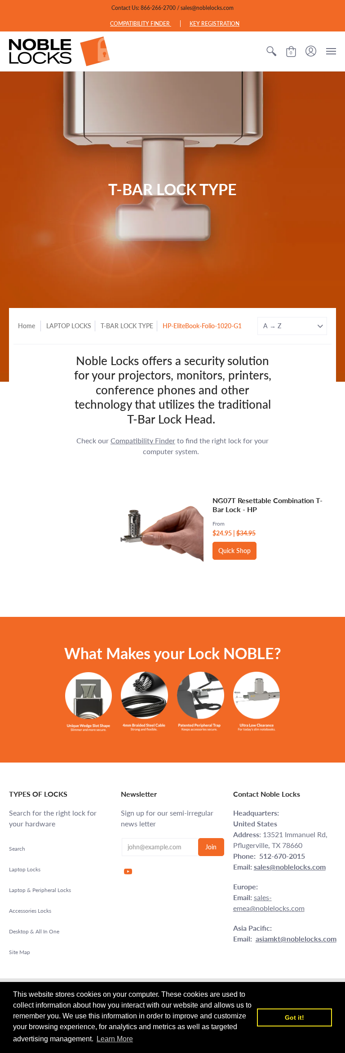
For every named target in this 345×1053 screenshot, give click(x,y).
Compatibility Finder (143, 440)
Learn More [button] (115, 1039)
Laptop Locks (24, 869)
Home (26, 326)
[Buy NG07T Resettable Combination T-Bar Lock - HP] (150, 528)
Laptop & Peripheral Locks (40, 890)
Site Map (19, 952)
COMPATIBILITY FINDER (140, 23)
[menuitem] (271, 51)
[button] (271, 51)
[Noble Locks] (59, 51)
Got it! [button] (294, 1017)
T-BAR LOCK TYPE (127, 326)
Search (17, 848)
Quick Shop (234, 550)
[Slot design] (88, 701)
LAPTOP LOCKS (68, 326)
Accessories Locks (30, 910)
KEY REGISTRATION (214, 23)
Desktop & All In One (34, 931)
